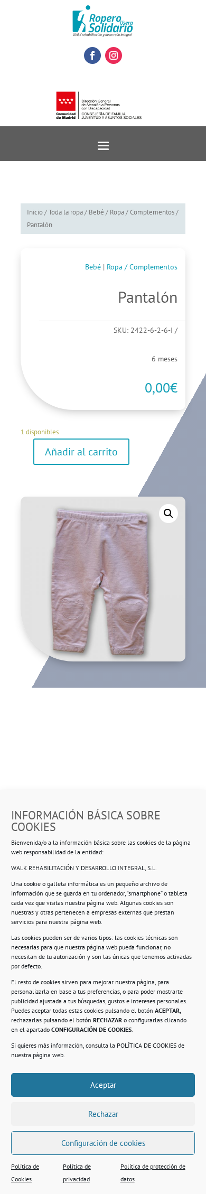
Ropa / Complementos (142, 212)
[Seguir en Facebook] (92, 55)
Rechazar (103, 1114)
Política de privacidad (77, 1172)
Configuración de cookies (103, 1143)
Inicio (35, 212)
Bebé (96, 212)
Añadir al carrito (81, 452)
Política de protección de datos (152, 1172)
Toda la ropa (66, 212)
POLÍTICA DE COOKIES (146, 1045)
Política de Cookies (25, 1172)
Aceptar (103, 1085)
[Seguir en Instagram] (113, 55)
